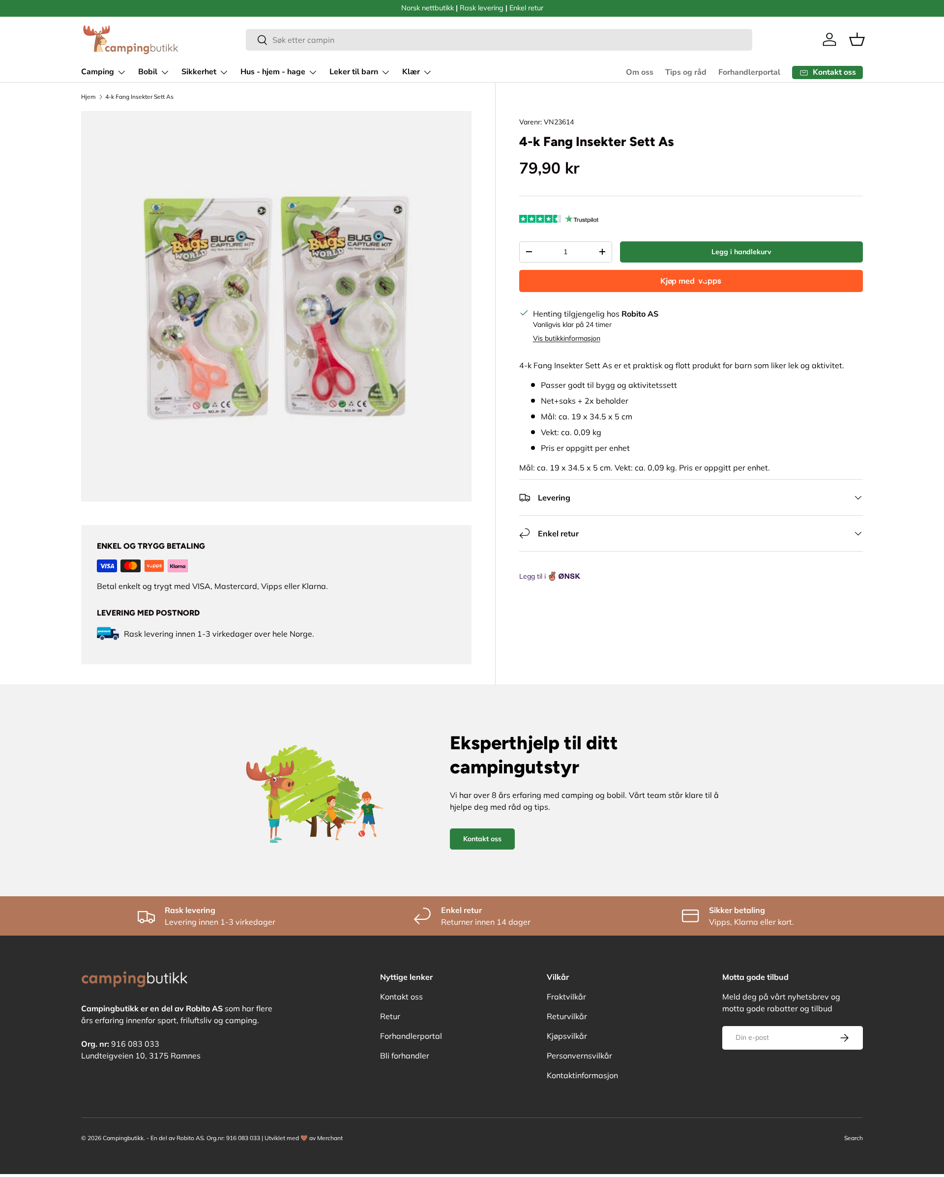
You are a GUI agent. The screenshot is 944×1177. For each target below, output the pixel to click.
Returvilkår (567, 1016)
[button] (857, 39)
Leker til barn (353, 71)
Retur (390, 1016)
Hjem (88, 96)
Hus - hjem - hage (272, 71)
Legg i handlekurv (741, 251)
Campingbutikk (123, 1138)
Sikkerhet (198, 71)
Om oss (639, 72)
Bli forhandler (404, 1055)
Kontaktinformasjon (582, 1075)
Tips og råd (686, 72)
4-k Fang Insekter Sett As (139, 96)
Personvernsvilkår (579, 1055)
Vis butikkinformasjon (566, 338)
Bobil (147, 71)
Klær (411, 71)
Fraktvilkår (566, 996)
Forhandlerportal (749, 72)
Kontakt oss (482, 838)
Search (853, 1138)
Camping (97, 71)
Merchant (330, 1138)
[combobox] (499, 40)
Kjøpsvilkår (567, 1036)
